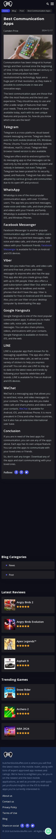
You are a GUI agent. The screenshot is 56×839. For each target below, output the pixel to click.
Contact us (8, 801)
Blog (4, 818)
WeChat (23, 408)
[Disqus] (28, 519)
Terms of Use (9, 813)
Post (11, 574)
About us (7, 795)
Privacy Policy (9, 807)
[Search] (48, 4)
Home (5, 10)
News (12, 565)
